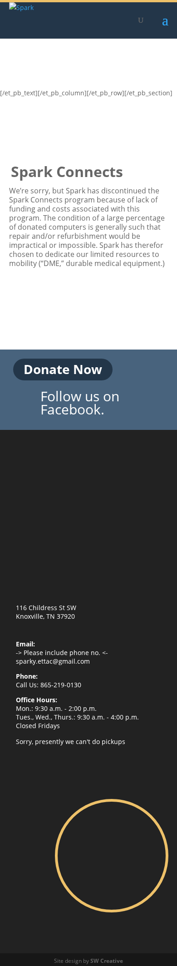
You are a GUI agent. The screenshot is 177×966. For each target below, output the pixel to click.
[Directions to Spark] (111, 855)
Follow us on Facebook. (79, 403)
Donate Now (63, 369)
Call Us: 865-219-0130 (48, 684)
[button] (165, 26)
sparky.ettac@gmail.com (53, 661)
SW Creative (106, 961)
